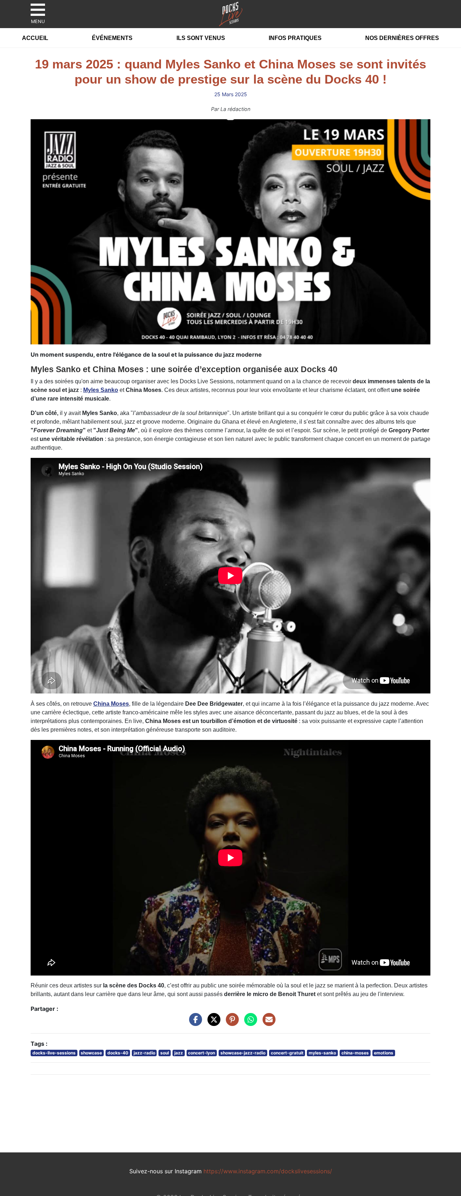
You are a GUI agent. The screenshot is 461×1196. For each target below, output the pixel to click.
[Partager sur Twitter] (212, 1023)
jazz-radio (144, 1053)
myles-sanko (322, 1053)
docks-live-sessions (54, 1053)
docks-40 (117, 1053)
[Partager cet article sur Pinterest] (230, 1023)
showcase (91, 1053)
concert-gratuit (287, 1053)
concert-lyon (201, 1053)
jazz (178, 1053)
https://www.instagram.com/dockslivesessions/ (267, 1171)
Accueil (35, 38)
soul (164, 1053)
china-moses (355, 1053)
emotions (383, 1053)
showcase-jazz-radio (242, 1053)
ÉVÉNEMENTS (112, 38)
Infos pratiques (295, 38)
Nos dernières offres (402, 38)
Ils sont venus (200, 38)
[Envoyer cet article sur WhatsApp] (249, 1023)
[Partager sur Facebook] (193, 1023)
